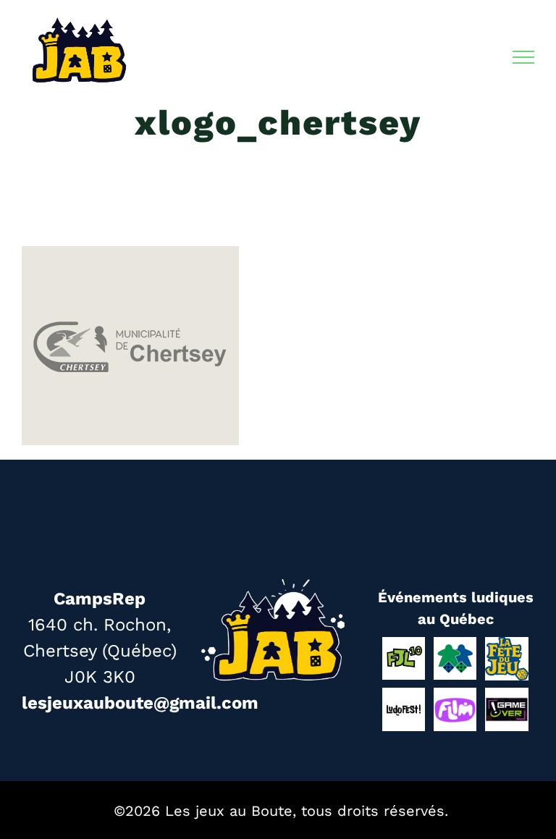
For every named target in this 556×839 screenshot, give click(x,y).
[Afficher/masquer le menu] (523, 57)
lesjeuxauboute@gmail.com (140, 703)
